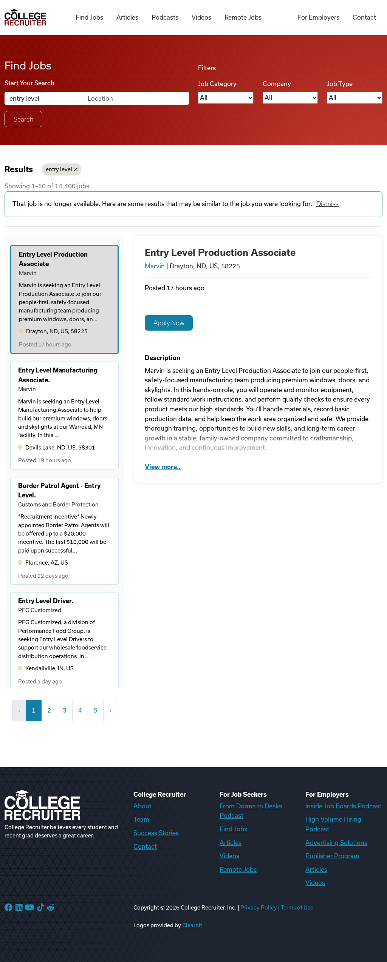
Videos (201, 17)
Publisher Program (332, 856)
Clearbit (192, 925)
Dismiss (327, 203)
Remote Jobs (243, 17)
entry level (59, 169)
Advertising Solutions (336, 842)
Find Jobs (89, 17)
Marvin (155, 266)
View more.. (163, 466)
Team (141, 819)
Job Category (217, 83)
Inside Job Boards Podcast (343, 806)
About (142, 806)
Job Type (340, 83)
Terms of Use (297, 908)
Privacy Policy (258, 908)
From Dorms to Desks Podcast (251, 811)
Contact (364, 17)
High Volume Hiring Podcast (333, 824)
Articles (127, 17)
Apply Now (168, 323)
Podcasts (165, 17)
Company (277, 83)
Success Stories (156, 833)
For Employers (318, 17)
